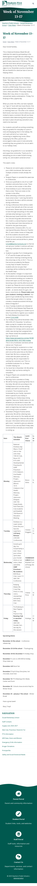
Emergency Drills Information (12, 742)
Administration (19, 878)
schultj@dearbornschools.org (16, 244)
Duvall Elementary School (10, 718)
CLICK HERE (14, 317)
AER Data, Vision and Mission (12, 738)
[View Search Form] (33, 3)
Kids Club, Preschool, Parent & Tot (13, 730)
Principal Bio (6, 750)
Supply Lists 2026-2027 (10, 726)
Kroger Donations (8, 746)
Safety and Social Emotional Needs (13, 755)
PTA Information (7, 734)
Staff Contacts (7, 722)
